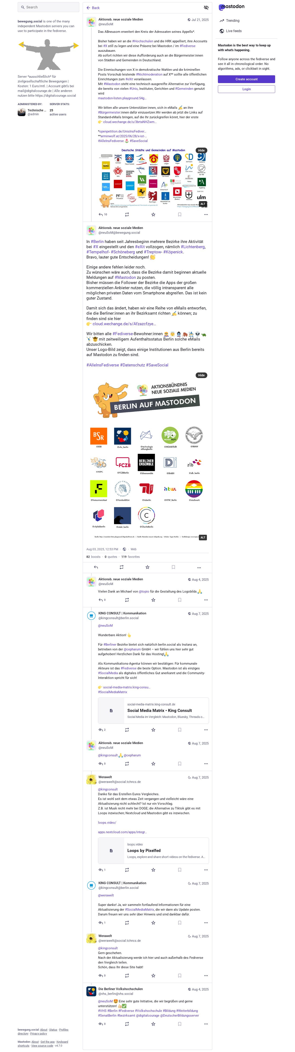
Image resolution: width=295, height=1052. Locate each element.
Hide (201, 150)
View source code (42, 1045)
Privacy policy (38, 1033)
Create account (247, 79)
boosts (93, 556)
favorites (130, 556)
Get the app (48, 1041)
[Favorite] (153, 214)
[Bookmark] (179, 214)
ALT (203, 203)
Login (247, 89)
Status (53, 1029)
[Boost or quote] (127, 214)
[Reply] (95, 567)
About (43, 1029)
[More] (206, 214)
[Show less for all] (206, 7)
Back (96, 8)
